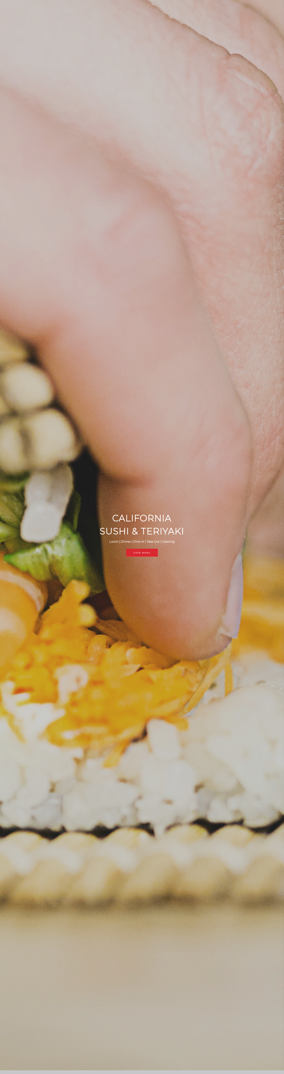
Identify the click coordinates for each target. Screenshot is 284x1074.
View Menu (142, 552)
